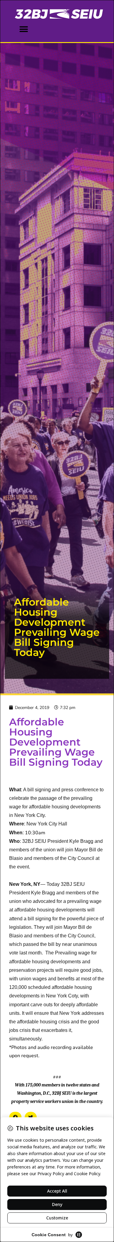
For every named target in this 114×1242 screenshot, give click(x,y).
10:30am (35, 832)
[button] (23, 29)
